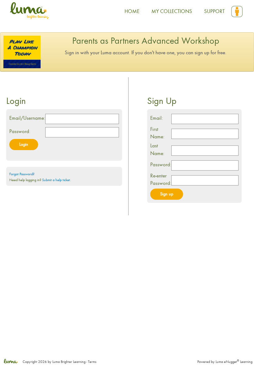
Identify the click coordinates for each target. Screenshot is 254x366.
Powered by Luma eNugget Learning (224, 361)
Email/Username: (27, 118)
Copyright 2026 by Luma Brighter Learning (53, 361)
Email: (156, 118)
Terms (92, 361)
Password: (19, 131)
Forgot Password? (21, 174)
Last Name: (157, 149)
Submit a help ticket (56, 180)
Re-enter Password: (160, 179)
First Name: (157, 133)
